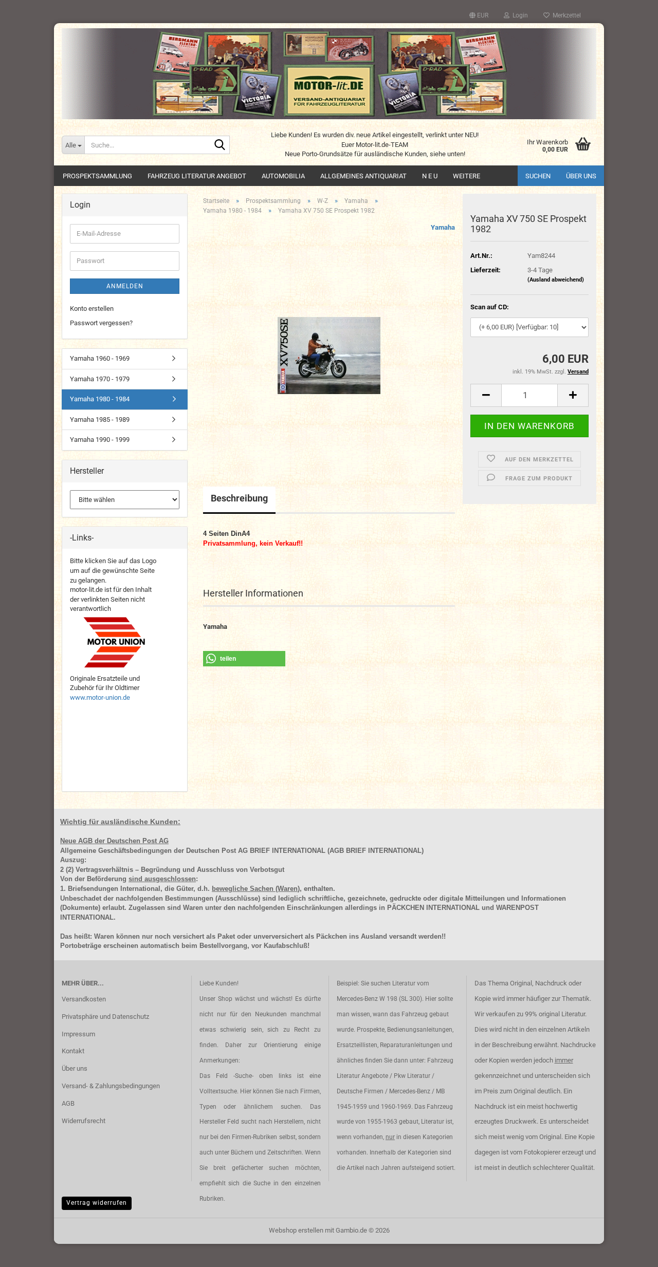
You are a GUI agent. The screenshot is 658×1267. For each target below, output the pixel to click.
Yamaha (443, 227)
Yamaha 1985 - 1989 (100, 419)
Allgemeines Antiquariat (363, 176)
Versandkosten (84, 999)
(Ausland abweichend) (555, 279)
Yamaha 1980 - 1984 (100, 399)
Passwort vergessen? (101, 323)
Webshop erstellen (296, 1230)
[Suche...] (220, 145)
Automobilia (283, 176)
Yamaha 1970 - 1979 (100, 379)
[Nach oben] (629, 1251)
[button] (479, 15)
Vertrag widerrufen (96, 1202)
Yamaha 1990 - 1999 (100, 439)
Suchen (538, 176)
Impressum (78, 1034)
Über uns (581, 176)
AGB (68, 1103)
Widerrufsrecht (83, 1121)
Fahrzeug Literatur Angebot (197, 176)
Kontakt (73, 1051)
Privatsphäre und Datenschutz (105, 1016)
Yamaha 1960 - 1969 (100, 358)
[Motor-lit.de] (329, 73)
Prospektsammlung (97, 176)
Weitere (466, 176)
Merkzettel (565, 15)
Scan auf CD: (489, 307)
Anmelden (124, 286)
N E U (429, 176)
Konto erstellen (92, 308)
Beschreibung (239, 498)
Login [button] (518, 15)
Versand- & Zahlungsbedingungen (111, 1086)
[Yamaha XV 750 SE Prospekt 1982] (329, 338)
